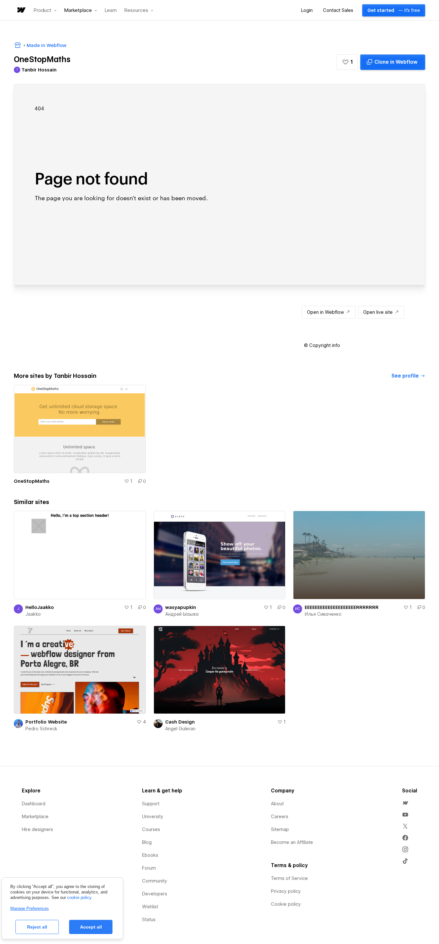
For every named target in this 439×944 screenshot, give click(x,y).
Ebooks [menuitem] (150, 855)
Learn (111, 10)
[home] (21, 10)
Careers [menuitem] (279, 816)
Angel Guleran (180, 728)
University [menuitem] (152, 816)
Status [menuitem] (149, 919)
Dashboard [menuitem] (33, 803)
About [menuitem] (277, 803)
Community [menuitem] (154, 880)
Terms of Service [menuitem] (289, 878)
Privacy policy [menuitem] (286, 891)
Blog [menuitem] (147, 842)
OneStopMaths (31, 481)
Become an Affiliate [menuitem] (292, 842)
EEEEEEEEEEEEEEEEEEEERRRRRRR (342, 607)
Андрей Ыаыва (182, 614)
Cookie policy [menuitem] (286, 904)
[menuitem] (405, 803)
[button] (45, 10)
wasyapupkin (180, 607)
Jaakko (33, 614)
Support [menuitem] (150, 803)
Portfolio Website (46, 721)
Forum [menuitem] (149, 868)
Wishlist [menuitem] (150, 906)
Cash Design (180, 721)
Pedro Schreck (41, 728)
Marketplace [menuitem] (35, 816)
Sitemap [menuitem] (280, 829)
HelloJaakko (39, 607)
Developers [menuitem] (154, 893)
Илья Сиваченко (323, 614)
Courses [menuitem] (151, 829)
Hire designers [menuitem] (37, 829)
